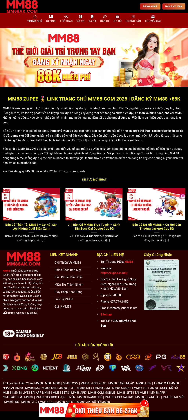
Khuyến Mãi (153, 21)
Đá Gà (92, 21)
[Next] (179, 57)
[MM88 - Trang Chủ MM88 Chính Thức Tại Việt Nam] (25, 6)
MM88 (7, 108)
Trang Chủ (34, 21)
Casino (51, 21)
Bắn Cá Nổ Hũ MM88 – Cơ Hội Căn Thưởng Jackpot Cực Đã (156, 227)
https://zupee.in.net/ (72, 171)
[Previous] (8, 57)
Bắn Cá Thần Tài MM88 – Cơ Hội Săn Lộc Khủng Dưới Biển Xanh (31, 227)
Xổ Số (80, 21)
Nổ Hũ (118, 21)
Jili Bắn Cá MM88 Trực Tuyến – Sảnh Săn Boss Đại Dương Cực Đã (94, 227)
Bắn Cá (105, 21)
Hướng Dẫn (133, 21)
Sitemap (106, 314)
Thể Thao (66, 21)
